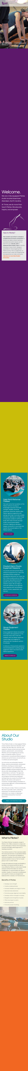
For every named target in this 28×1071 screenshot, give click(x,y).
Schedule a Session (11, 595)
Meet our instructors (14, 800)
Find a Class (8, 533)
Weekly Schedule (10, 655)
